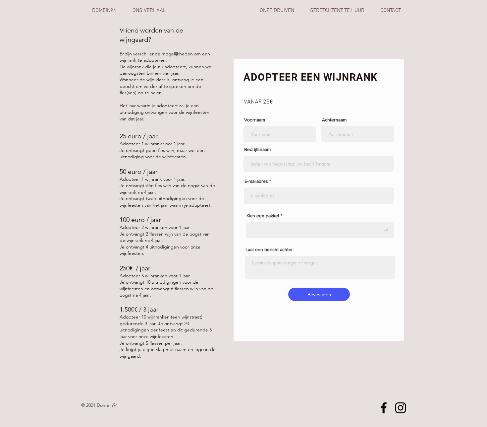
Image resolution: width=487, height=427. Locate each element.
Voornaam (254, 119)
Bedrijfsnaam (257, 149)
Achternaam (334, 119)
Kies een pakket (262, 215)
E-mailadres (256, 181)
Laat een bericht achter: (269, 249)
